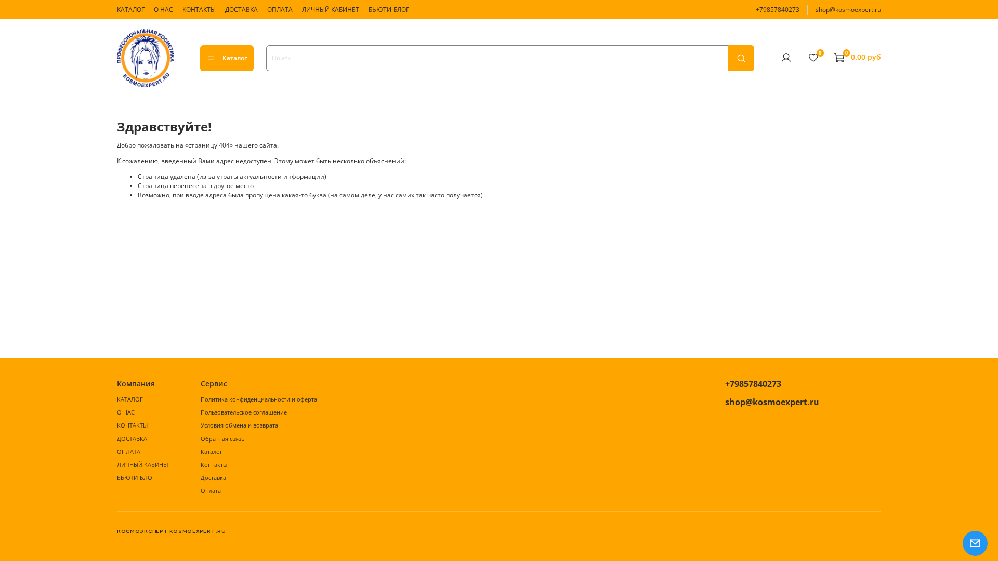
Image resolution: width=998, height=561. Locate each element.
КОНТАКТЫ (199, 9)
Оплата (211, 491)
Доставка (213, 478)
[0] (813, 57)
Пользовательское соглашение (244, 412)
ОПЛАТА (280, 9)
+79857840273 (777, 9)
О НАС (163, 9)
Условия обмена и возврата (239, 425)
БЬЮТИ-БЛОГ (389, 9)
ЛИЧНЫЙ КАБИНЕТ (330, 9)
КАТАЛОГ (131, 9)
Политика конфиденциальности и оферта (259, 399)
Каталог (234, 58)
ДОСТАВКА (241, 9)
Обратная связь (222, 439)
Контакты (214, 465)
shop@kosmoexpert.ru (848, 9)
